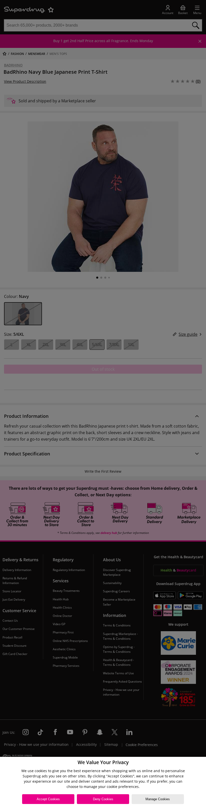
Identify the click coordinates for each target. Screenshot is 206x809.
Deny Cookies (103, 799)
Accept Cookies (48, 799)
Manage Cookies (157, 799)
